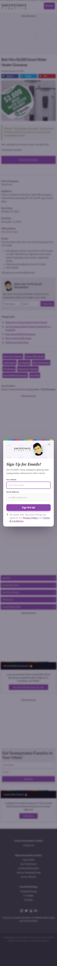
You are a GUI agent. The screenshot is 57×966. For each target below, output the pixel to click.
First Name (11, 479)
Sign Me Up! (28, 507)
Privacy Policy (30, 517)
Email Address (12, 492)
